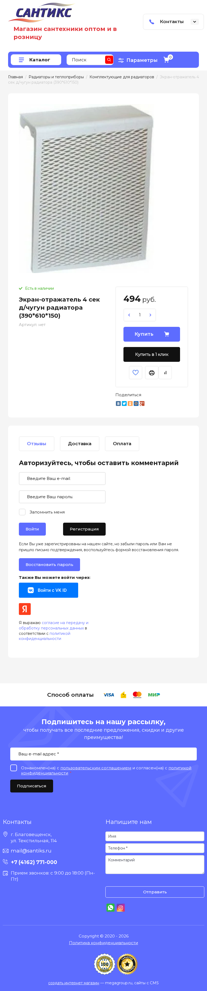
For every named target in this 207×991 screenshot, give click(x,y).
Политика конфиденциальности (103, 942)
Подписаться (31, 785)
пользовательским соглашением (95, 767)
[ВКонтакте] (118, 403)
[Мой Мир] (136, 403)
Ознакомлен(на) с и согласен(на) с (110, 880)
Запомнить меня (47, 512)
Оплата (122, 443)
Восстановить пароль (49, 564)
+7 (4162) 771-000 (34, 862)
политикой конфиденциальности (44, 636)
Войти (32, 529)
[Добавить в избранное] (135, 372)
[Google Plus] (142, 403)
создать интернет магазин (73, 983)
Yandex (25, 609)
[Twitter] (124, 403)
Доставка (79, 443)
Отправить (155, 891)
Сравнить (165, 372)
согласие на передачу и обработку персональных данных (53, 625)
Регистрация (84, 529)
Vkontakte (48, 590)
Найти (109, 60)
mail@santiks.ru (31, 851)
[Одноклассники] (130, 403)
